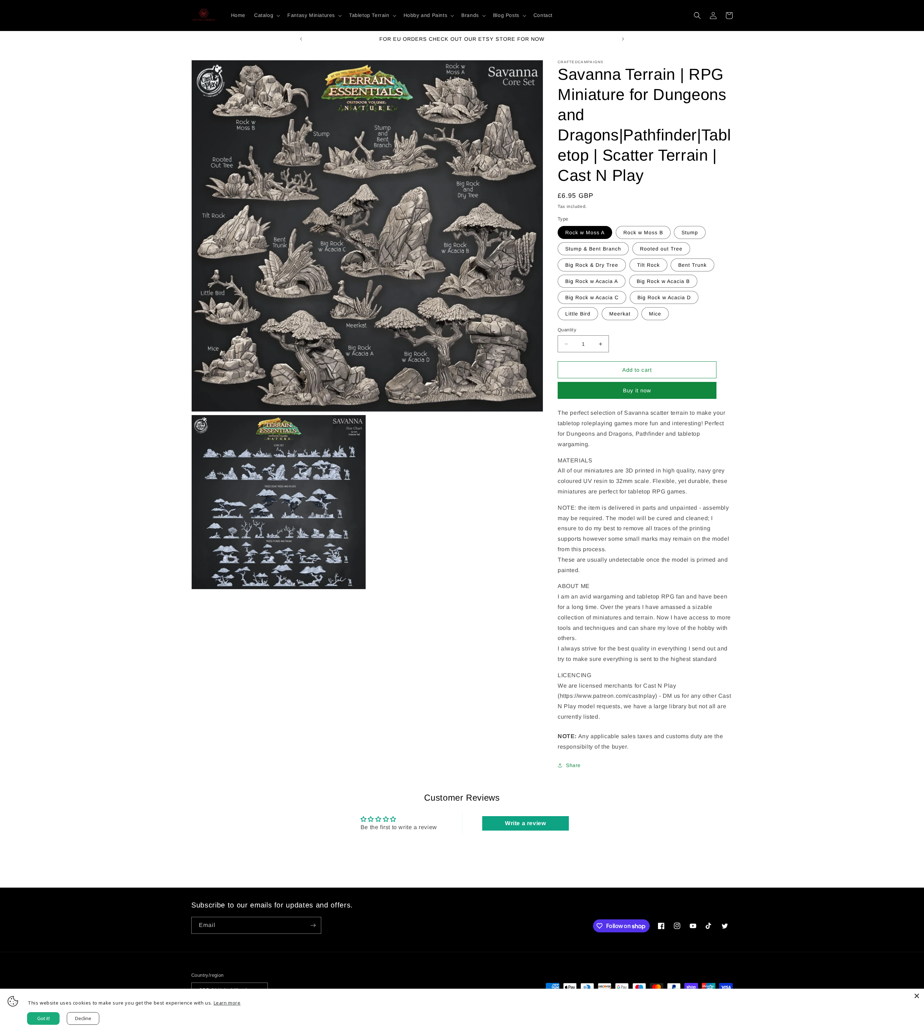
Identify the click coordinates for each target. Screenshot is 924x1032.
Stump (689, 232)
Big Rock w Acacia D (664, 297)
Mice (655, 314)
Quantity (567, 329)
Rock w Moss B (643, 232)
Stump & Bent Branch (593, 249)
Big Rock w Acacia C (592, 297)
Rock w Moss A (585, 232)
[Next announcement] (623, 39)
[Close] (916, 996)
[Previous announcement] (301, 39)
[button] (266, 15)
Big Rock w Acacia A (591, 281)
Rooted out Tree (661, 249)
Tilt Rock (648, 265)
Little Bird (577, 314)
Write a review (525, 823)
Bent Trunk (692, 265)
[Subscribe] (313, 925)
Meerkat (620, 314)
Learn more (227, 1003)
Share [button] (573, 765)
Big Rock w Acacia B (663, 281)
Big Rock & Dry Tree (591, 265)
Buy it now (637, 390)
